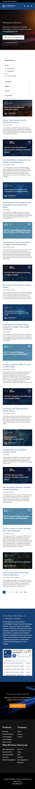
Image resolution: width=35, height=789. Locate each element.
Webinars (21, 762)
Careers (20, 737)
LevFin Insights (7, 739)
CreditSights (10, 71)
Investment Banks (8, 754)
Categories (8, 81)
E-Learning (8, 95)
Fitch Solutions (11, 68)
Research (5, 731)
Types (7, 65)
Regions (7, 86)
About (19, 731)
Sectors (7, 91)
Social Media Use (17, 783)
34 (21, 592)
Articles (20, 749)
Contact (20, 734)
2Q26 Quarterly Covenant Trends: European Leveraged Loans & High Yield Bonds (16, 327)
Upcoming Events (23, 760)
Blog (19, 754)
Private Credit (6, 742)
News (19, 752)
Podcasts (20, 757)
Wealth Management (9, 760)
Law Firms (5, 757)
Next (25, 592)
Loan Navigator (7, 737)
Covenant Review (11, 76)
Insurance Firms (7, 752)
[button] (32, 6)
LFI (8, 73)
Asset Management (8, 749)
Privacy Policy (18, 781)
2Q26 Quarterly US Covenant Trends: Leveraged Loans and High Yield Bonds (17, 204)
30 (16, 592)
